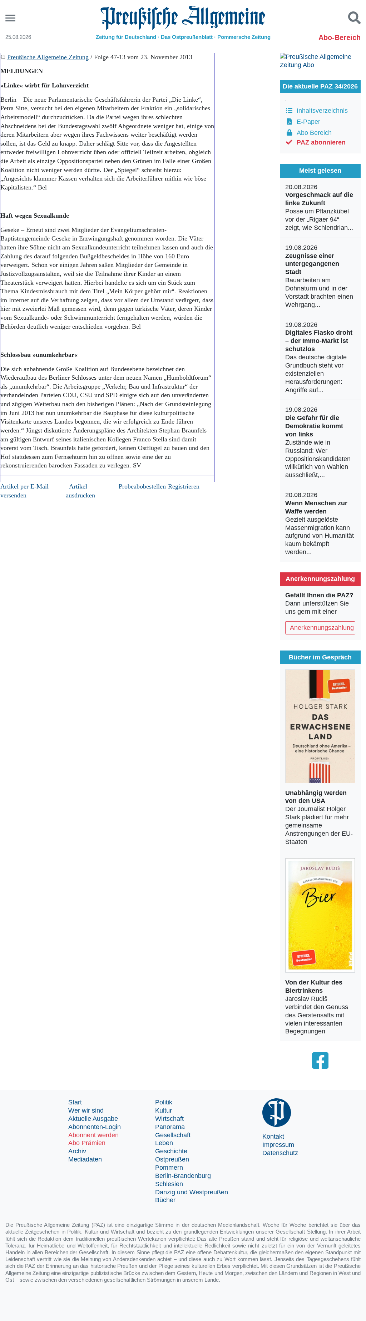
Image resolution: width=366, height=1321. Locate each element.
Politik (163, 1102)
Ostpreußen (172, 1159)
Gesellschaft (173, 1135)
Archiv (77, 1151)
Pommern (169, 1167)
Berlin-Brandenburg (183, 1175)
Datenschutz (280, 1152)
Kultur (163, 1110)
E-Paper (306, 121)
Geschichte (171, 1151)
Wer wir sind (86, 1110)
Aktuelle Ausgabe (93, 1118)
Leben (164, 1143)
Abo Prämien (86, 1143)
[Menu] (11, 18)
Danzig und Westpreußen (191, 1192)
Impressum (278, 1144)
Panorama (170, 1126)
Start (75, 1102)
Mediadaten (85, 1159)
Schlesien (169, 1184)
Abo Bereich (312, 132)
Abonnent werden (93, 1135)
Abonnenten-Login (94, 1126)
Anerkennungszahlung (322, 627)
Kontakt (273, 1136)
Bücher (165, 1200)
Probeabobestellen (142, 486)
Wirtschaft (169, 1118)
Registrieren (183, 486)
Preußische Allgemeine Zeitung (48, 57)
